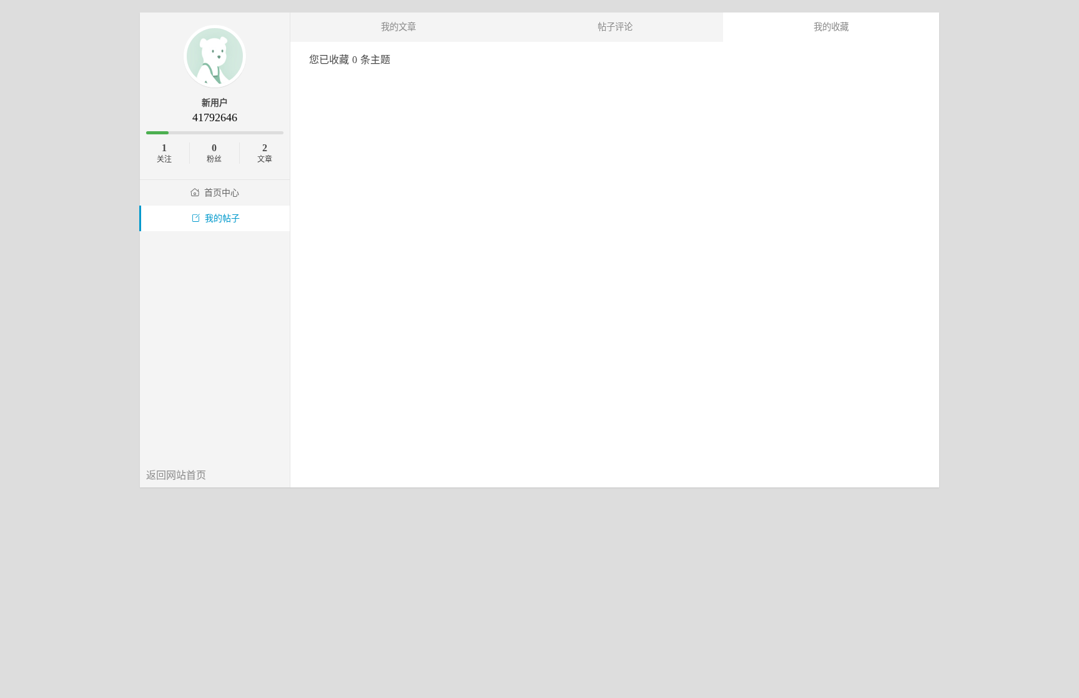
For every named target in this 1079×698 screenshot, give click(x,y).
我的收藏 (831, 27)
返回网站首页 (176, 475)
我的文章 (398, 27)
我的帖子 (222, 218)
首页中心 (221, 192)
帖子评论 (615, 27)
